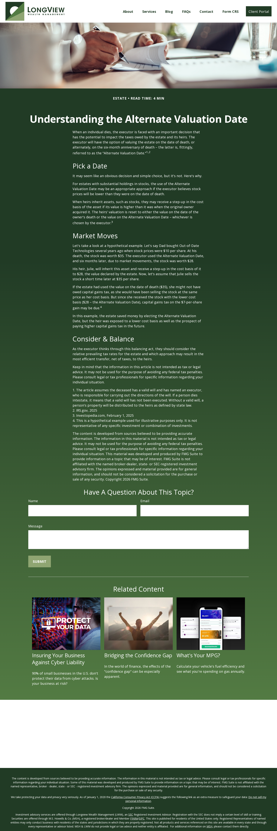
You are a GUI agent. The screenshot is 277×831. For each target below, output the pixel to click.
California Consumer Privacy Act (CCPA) (135, 797)
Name (33, 501)
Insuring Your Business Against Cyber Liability (58, 659)
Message (35, 526)
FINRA (134, 818)
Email (144, 501)
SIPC (142, 818)
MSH (209, 826)
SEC (130, 814)
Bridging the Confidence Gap (138, 655)
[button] (128, 11)
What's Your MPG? (198, 655)
